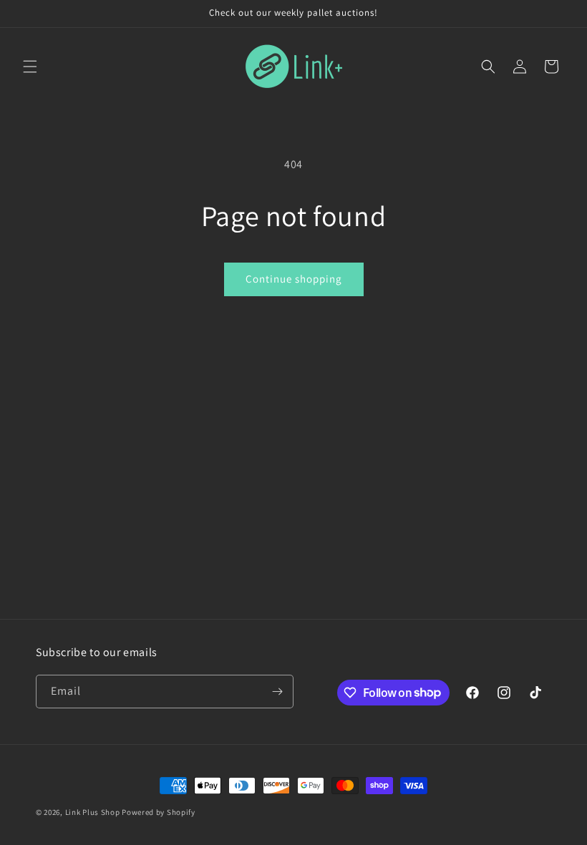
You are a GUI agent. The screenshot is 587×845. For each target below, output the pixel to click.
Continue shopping (294, 278)
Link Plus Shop (92, 812)
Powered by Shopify (158, 812)
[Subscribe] (277, 691)
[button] (30, 66)
